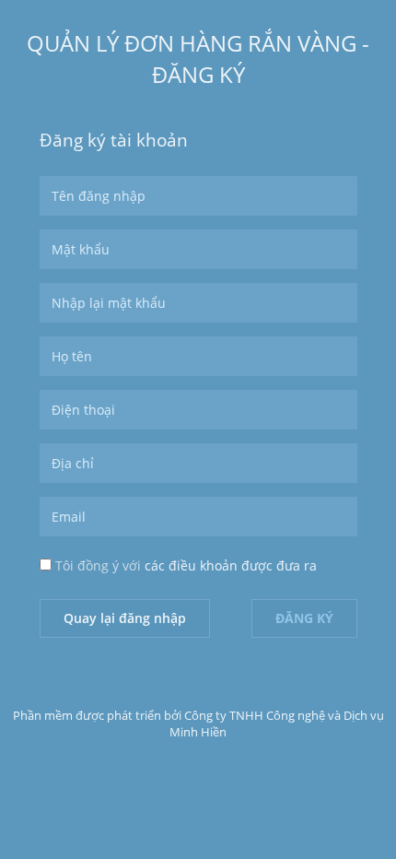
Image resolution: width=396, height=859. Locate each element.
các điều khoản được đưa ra (231, 565)
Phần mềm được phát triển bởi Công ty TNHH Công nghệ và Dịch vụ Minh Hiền (198, 724)
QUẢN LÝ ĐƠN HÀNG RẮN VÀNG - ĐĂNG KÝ (198, 58)
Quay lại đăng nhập (125, 618)
